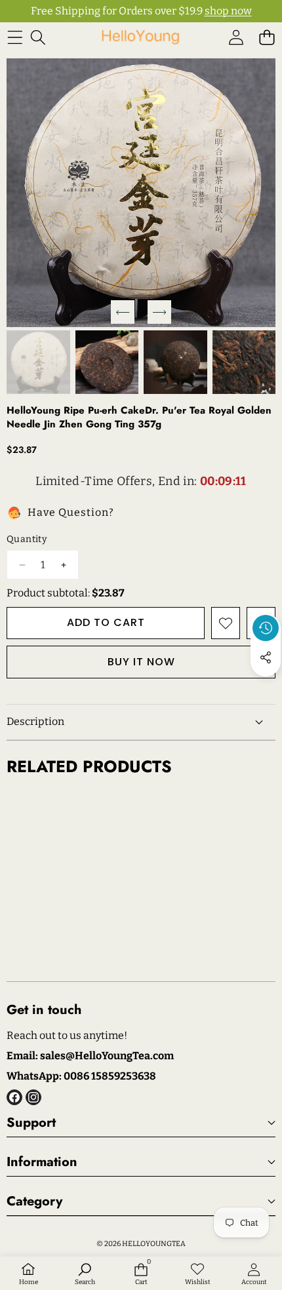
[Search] (37, 37)
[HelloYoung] (140, 37)
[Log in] (236, 37)
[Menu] (15, 37)
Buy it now (141, 661)
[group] (38, 362)
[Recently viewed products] (265, 628)
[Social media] (265, 657)
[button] (266, 37)
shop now (228, 11)
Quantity (27, 539)
